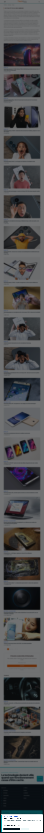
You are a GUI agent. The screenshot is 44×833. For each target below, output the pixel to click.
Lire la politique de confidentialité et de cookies (11, 825)
